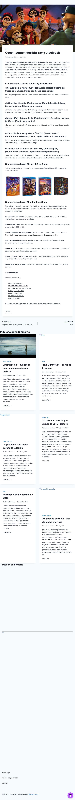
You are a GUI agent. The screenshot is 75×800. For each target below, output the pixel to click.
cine (6, 49)
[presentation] (18, 346)
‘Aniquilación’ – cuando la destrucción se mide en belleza (16, 368)
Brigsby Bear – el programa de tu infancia (17, 323)
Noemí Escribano (12, 57)
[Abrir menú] (71, 3)
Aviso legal (6, 773)
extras (8, 311)
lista (47, 417)
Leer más (7, 406)
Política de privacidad (10, 778)
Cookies (5, 783)
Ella (68, 323)
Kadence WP (34, 794)
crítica (9, 361)
